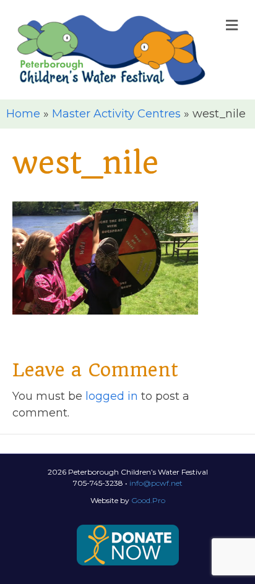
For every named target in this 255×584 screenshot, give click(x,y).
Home (23, 114)
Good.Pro (148, 500)
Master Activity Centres (116, 114)
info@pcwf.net (156, 483)
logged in (111, 396)
